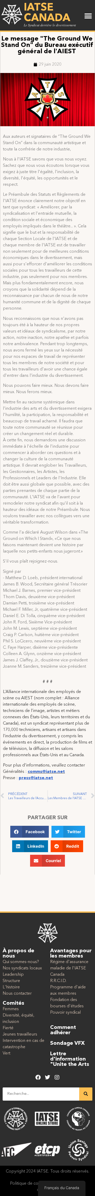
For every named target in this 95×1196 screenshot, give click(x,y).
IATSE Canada (47, 13)
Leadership (13, 975)
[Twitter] (47, 1077)
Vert (6, 1053)
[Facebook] (38, 1077)
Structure (11, 981)
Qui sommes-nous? (21, 962)
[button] (88, 16)
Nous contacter (17, 994)
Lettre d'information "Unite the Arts (69, 1059)
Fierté (8, 1028)
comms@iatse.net (46, 772)
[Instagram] (57, 1077)
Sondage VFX (67, 1043)
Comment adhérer (63, 1030)
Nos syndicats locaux (22, 968)
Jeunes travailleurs (20, 1034)
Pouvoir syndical (65, 1013)
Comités (13, 1003)
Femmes (11, 1009)
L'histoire (11, 987)
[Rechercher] (85, 1094)
